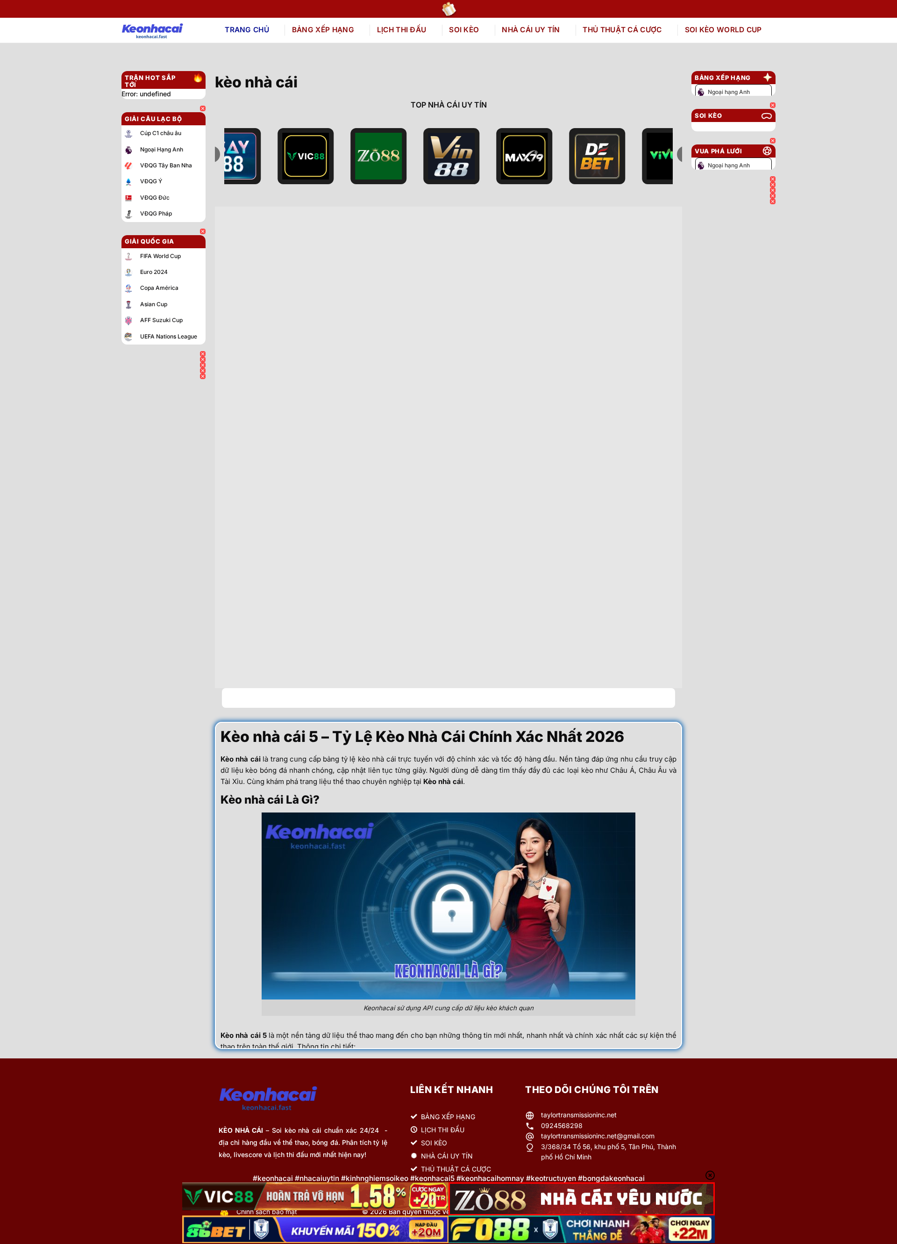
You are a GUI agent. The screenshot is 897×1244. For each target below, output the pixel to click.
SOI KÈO (464, 29)
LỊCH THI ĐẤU (402, 29)
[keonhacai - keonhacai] (162, 30)
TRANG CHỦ (247, 29)
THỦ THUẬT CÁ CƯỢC (622, 29)
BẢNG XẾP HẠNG (323, 29)
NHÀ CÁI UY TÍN (531, 29)
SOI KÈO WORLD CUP (723, 29)
